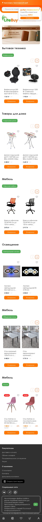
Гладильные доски (9, 121)
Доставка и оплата (9, 452)
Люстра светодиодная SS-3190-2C (30, 288)
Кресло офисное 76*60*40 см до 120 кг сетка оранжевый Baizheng (11, 222)
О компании (7, 470)
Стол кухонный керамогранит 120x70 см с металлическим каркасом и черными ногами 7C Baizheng (11, 353)
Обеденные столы (9, 317)
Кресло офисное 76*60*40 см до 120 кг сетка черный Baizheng (30, 222)
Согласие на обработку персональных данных (21, 513)
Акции (4, 461)
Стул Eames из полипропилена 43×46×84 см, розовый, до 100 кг (11, 421)
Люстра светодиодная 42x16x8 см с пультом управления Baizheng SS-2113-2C (11, 288)
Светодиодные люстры (11, 251)
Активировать (30, 18)
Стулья (5, 384)
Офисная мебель (9, 186)
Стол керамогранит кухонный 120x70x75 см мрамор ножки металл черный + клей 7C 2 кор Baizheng (30, 353)
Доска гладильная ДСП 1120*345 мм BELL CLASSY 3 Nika (30, 157)
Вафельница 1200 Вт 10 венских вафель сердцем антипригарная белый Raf (30, 92)
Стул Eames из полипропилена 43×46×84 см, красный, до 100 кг (29, 421)
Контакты (5, 473)
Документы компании (10, 476)
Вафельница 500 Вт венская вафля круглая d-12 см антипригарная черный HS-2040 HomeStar (11, 92)
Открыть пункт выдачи (15, 481)
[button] (37, 35)
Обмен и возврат (8, 455)
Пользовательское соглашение (14, 458)
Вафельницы (8, 55)
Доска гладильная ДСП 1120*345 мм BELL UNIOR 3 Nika (11, 157)
